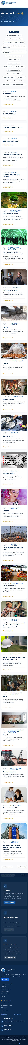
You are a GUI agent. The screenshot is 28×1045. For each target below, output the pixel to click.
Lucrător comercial (9, 586)
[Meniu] (25, 2)
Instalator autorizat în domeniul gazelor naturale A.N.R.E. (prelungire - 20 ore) (14, 625)
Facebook (6, 979)
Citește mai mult (7, 104)
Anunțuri (21, 77)
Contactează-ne (9, 902)
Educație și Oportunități (11, 141)
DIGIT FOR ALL (8, 94)
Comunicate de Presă (6, 1003)
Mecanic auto (7, 436)
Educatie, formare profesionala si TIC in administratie (12, 51)
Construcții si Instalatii (14, 70)
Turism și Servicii (14, 59)
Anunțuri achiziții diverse (14, 35)
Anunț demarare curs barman (13, 127)
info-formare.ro (4, 1014)
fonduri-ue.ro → (24, 875)
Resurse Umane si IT (14, 63)
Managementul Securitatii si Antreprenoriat (14, 84)
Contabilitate (8, 66)
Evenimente (18, 80)
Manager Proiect (9, 473)
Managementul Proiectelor (14, 73)
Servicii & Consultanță (6, 989)
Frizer (5, 696)
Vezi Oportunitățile (10, 957)
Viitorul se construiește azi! (12, 154)
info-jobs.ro (16, 1012)
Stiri (8, 80)
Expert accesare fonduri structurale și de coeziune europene (12, 847)
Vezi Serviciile (8, 929)
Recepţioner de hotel (10, 290)
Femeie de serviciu (9, 772)
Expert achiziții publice (11, 808)
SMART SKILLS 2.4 (9, 114)
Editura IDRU (4, 1007)
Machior (6, 511)
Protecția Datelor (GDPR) (6, 1005)
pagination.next (22, 866)
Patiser (5, 363)
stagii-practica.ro (17, 1014)
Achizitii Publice (19, 66)
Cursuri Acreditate (5, 991)
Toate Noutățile (14, 31)
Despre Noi (3, 986)
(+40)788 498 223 (8, 1025)
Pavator (5, 327)
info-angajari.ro (4, 1012)
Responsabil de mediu (10, 214)
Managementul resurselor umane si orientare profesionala (14, 46)
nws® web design (16, 1043)
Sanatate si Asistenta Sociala (14, 56)
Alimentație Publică (9, 77)
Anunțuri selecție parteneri (14, 39)
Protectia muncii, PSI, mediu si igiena (14, 42)
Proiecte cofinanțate (5, 993)
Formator (6, 735)
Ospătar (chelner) (9, 399)
